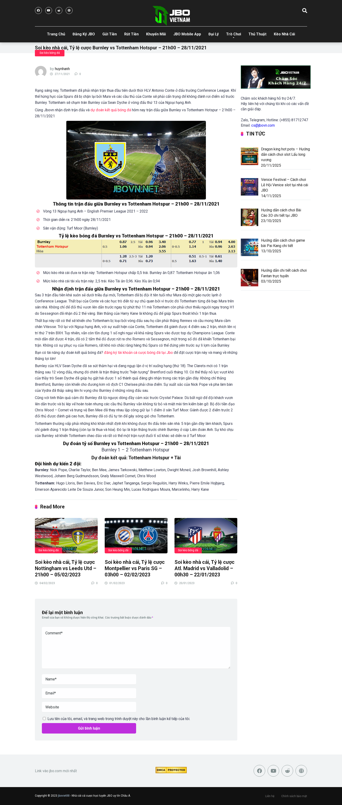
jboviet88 (64, 795)
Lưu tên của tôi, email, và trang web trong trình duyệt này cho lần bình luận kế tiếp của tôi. (118, 719)
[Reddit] (58, 10)
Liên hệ (269, 796)
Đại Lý (213, 34)
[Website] (69, 10)
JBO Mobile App (187, 34)
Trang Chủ (56, 34)
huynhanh (62, 69)
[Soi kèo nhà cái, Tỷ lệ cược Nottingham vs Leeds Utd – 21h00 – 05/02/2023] (66, 535)
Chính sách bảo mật (294, 796)
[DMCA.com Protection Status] (171, 772)
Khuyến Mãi (156, 34)
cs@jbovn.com (263, 125)
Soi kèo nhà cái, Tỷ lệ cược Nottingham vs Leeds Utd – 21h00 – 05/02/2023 (65, 568)
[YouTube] (48, 10)
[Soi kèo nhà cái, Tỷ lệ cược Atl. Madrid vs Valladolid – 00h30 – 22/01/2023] (205, 535)
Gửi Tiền (109, 34)
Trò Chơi (233, 34)
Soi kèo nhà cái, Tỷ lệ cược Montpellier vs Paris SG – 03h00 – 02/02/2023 (135, 568)
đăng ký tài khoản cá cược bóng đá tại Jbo (138, 352)
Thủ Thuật (257, 34)
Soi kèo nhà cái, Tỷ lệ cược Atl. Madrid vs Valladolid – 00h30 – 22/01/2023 (204, 568)
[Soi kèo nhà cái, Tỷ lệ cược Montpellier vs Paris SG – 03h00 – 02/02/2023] (136, 535)
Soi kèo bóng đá (50, 52)
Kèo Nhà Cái (284, 34)
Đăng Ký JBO (84, 34)
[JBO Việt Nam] (171, 16)
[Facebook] (38, 10)
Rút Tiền (131, 34)
